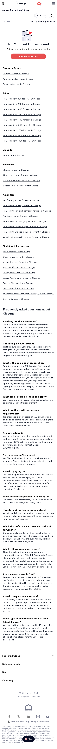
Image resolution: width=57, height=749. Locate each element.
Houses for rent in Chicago (16, 73)
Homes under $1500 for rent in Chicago (22, 125)
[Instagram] (38, 716)
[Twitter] (19, 716)
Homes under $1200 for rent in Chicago (22, 114)
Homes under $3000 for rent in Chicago (22, 140)
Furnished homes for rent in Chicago (20, 216)
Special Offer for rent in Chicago (19, 267)
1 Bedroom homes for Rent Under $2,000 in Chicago (28, 293)
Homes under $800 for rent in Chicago (21, 98)
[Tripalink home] (3, 3)
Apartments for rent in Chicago (18, 79)
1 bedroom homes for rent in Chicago (21, 175)
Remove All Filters (28, 56)
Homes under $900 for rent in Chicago (21, 104)
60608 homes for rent (14, 155)
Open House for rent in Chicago (18, 257)
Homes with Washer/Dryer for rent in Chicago (25, 226)
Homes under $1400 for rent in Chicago (22, 119)
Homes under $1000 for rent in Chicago (22, 109)
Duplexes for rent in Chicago (17, 84)
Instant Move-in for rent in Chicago (20, 262)
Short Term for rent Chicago (16, 251)
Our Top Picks (45, 21)
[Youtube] (47, 716)
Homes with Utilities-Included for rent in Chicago (26, 232)
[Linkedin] (28, 716)
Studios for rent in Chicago (16, 170)
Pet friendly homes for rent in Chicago (21, 200)
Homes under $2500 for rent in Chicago (22, 135)
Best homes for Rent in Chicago (18, 288)
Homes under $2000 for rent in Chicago (22, 130)
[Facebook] (9, 716)
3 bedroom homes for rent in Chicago (21, 185)
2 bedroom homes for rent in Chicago (21, 180)
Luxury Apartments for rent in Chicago (21, 278)
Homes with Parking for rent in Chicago (22, 205)
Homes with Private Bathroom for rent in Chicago (27, 210)
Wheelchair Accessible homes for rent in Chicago (26, 237)
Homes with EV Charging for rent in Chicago (24, 221)
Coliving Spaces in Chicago (16, 299)
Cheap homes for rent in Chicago (19, 272)
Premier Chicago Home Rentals (18, 283)
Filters (43, 15)
